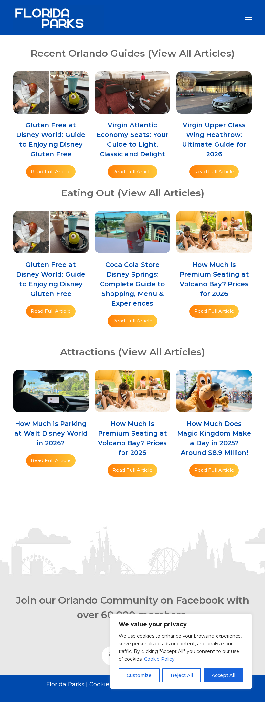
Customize (139, 675)
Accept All (223, 675)
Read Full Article (51, 171)
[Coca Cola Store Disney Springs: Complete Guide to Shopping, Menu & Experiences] (132, 248)
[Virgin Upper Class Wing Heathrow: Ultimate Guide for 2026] (214, 109)
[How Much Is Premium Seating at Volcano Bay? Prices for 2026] (214, 248)
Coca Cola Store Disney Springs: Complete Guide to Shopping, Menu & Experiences (132, 284)
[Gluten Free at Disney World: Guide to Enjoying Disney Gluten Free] (51, 109)
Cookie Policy (159, 659)
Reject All (182, 675)
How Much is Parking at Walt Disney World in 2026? (51, 433)
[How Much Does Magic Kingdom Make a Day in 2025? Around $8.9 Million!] (214, 407)
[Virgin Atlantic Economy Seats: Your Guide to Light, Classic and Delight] (132, 109)
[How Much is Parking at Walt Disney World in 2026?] (51, 407)
